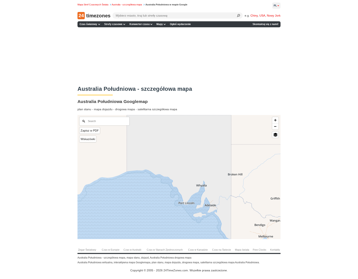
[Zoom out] (275, 126)
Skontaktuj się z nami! (265, 24)
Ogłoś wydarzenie (180, 24)
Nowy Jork (274, 15)
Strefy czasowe (113, 24)
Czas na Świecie (221, 249)
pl (275, 5)
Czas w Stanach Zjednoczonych (165, 249)
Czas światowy (88, 24)
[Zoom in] (275, 120)
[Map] (179, 177)
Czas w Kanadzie (198, 249)
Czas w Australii (132, 249)
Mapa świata (242, 249)
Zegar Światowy (87, 249)
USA (262, 15)
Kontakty (275, 249)
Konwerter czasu (139, 24)
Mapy (159, 24)
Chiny (254, 15)
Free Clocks (259, 249)
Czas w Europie (111, 249)
